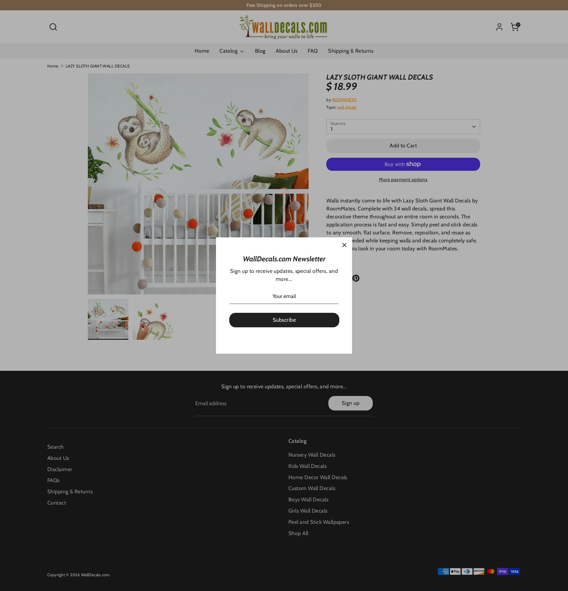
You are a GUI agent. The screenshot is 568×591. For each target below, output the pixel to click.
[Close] (344, 245)
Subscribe (284, 320)
